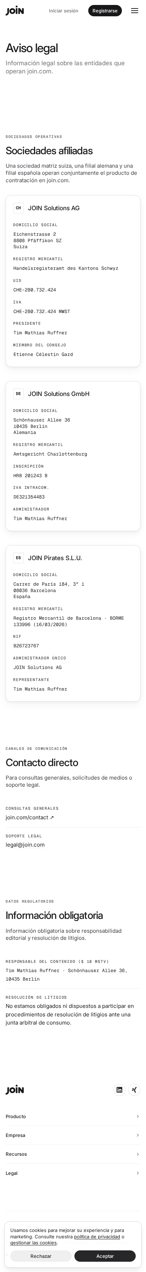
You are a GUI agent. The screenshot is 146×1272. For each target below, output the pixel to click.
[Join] (15, 11)
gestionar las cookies (33, 1242)
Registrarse (105, 10)
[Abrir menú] (134, 10)
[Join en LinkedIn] (119, 1090)
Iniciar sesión (63, 10)
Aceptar (105, 1256)
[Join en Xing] (134, 1090)
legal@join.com (25, 844)
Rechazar (40, 1256)
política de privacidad (97, 1236)
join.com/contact (30, 817)
